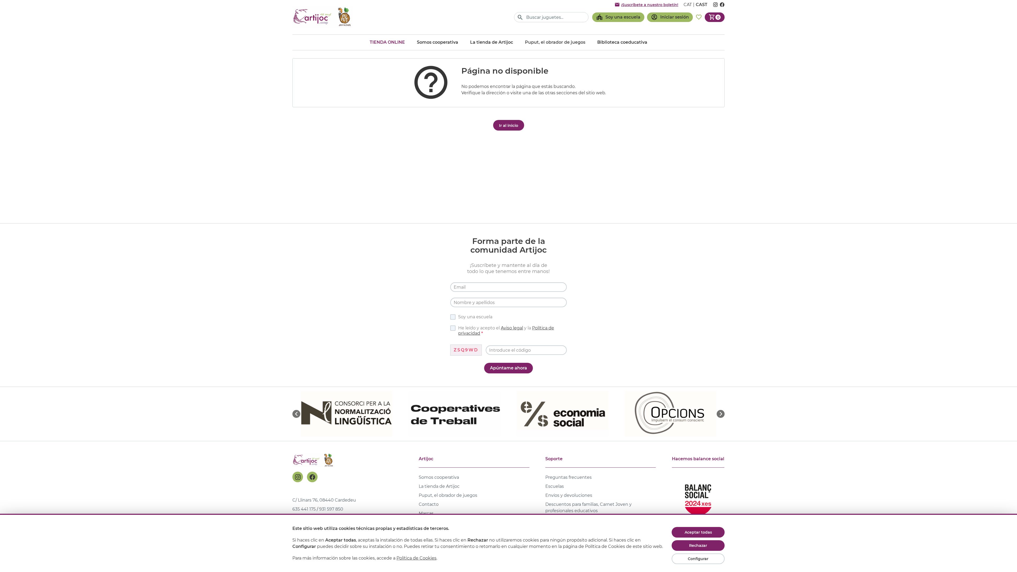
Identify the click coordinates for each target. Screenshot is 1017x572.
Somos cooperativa (437, 42)
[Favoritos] (698, 17)
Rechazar (698, 545)
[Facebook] (312, 477)
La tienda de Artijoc (491, 42)
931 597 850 (331, 509)
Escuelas (554, 486)
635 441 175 (304, 509)
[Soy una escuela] (618, 17)
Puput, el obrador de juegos (448, 495)
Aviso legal (512, 327)
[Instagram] (297, 477)
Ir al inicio (508, 125)
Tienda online (387, 42)
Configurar (698, 558)
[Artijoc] (322, 17)
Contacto (429, 504)
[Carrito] (715, 17)
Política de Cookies (416, 558)
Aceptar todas (698, 532)
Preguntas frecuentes (568, 477)
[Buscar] (520, 17)
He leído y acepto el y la (506, 330)
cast (701, 4)
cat (688, 4)
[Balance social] (698, 497)
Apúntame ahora (508, 367)
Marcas (426, 513)
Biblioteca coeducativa (622, 42)
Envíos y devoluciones (568, 495)
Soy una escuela (475, 316)
